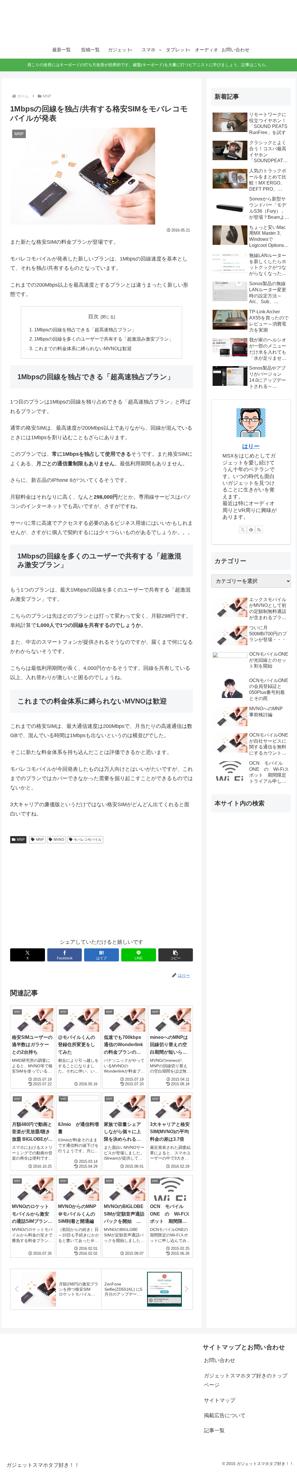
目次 (93, 316)
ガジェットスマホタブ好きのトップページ (245, 1380)
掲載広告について (225, 1415)
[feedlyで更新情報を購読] (251, 529)
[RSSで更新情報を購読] (259, 529)
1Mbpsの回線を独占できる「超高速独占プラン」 (85, 329)
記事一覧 (214, 1430)
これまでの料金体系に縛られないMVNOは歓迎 (83, 348)
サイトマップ (219, 1400)
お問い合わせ (219, 1360)
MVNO (59, 840)
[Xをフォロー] (243, 529)
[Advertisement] (101, 889)
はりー (251, 446)
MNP (21, 840)
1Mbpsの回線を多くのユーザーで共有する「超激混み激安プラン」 (103, 338)
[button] (175, 954)
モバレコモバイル (88, 840)
